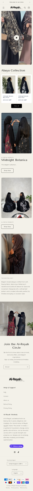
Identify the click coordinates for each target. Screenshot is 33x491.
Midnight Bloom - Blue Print (8, 96)
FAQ (5, 392)
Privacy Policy (8, 408)
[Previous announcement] (3, 2)
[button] (3, 8)
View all (16, 106)
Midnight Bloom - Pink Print (23, 96)
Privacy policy (14, 487)
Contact (6, 396)
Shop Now (7, 170)
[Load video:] (16, 38)
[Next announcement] (30, 2)
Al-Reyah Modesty (15, 485)
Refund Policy (8, 404)
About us (6, 400)
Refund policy (23, 487)
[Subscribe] (27, 367)
